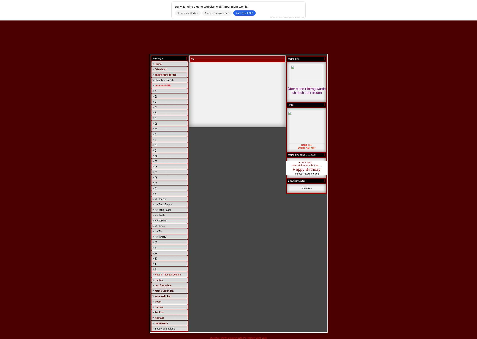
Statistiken (306, 188)
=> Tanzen (160, 199)
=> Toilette (160, 220)
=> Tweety (160, 236)
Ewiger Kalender (306, 148)
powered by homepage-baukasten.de (287, 17)
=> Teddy (160, 215)
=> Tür (158, 231)
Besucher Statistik (165, 328)
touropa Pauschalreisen (307, 173)
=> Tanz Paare (163, 209)
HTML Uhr (306, 145)
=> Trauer (160, 226)
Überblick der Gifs (164, 80)
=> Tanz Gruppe (163, 204)
